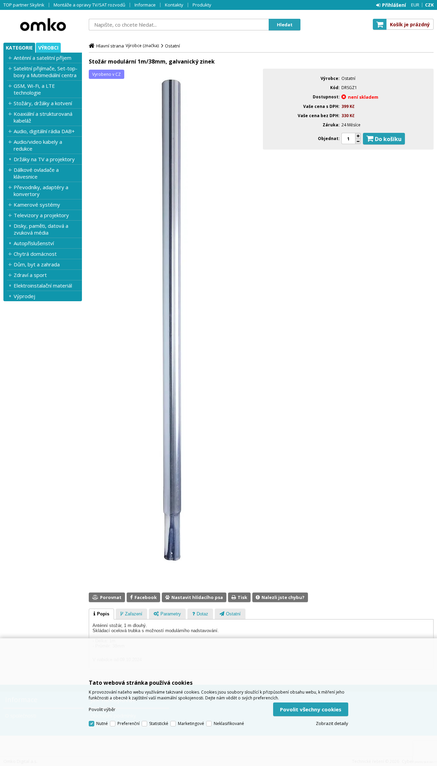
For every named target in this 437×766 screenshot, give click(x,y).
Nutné (102, 723)
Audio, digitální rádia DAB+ (44, 131)
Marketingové (191, 723)
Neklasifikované (229, 723)
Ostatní (172, 46)
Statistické (158, 723)
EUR (415, 5)
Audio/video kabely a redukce (38, 145)
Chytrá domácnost (35, 253)
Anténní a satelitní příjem (42, 57)
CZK (429, 5)
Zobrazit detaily (332, 723)
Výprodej (24, 296)
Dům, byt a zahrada (37, 264)
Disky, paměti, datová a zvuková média (41, 229)
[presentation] (101, 614)
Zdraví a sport (30, 274)
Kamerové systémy (37, 204)
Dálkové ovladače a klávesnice (36, 173)
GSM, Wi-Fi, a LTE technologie (34, 89)
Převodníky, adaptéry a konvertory (41, 190)
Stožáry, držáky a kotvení (43, 103)
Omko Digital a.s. (42, 25)
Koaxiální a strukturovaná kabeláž (43, 117)
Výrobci (48, 47)
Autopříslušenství (34, 243)
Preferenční (128, 723)
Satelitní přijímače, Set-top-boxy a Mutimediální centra (45, 72)
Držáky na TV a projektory (44, 159)
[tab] (101, 614)
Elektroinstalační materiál (43, 285)
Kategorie (19, 47)
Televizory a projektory (41, 215)
